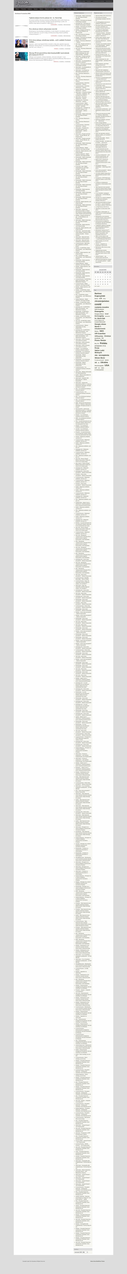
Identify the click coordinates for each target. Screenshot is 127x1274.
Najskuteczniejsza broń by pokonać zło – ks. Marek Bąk (45, 18)
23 (107, 281)
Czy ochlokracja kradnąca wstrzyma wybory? (83, 369)
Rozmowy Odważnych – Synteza (103, 40)
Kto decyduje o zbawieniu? (102, 66)
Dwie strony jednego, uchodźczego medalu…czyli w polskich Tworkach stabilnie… (50, 41)
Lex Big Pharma (99, 207)
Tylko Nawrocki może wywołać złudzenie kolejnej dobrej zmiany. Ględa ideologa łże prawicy (103, 189)
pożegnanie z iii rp (100, 346)
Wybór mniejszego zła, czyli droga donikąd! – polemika (83, 17)
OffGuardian (99, 336)
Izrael (106, 314)
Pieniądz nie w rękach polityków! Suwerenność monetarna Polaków (103, 199)
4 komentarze (67, 48)
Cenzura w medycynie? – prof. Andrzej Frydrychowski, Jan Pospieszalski (103, 156)
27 (100, 284)
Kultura (30, 9)
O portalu (68, 9)
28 (102, 284)
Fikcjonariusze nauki (100, 84)
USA (107, 365)
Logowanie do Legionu (98, 1)
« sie (95, 286)
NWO (102, 331)
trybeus (56, 48)
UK (98, 362)
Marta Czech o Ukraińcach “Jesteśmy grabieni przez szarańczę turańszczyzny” (102, 161)
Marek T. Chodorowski (100, 328)
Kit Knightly (99, 316)
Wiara (17, 9)
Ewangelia (99, 311)
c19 (100, 298)
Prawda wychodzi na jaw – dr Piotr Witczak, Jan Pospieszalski (83, 31)
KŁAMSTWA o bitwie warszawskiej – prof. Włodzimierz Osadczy (103, 87)
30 (107, 284)
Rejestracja (109, 1)
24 (110, 281)
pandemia (97, 338)
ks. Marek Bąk (100, 318)
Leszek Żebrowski (100, 322)
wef (96, 368)
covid (98, 304)
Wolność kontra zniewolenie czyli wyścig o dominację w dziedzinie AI (103, 75)
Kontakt (89, 1)
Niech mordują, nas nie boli (102, 240)
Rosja (97, 348)
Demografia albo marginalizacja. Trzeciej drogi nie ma (83, 1162)
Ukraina (104, 362)
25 (95, 284)
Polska (103, 343)
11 (95, 279)
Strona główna (81, 1)
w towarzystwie (99, 369)
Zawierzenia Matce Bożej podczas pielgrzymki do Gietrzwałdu (101, 146)
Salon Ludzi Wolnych (99, 351)
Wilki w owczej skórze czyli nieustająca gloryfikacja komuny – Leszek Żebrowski (103, 238)
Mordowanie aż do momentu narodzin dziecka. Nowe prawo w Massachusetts (103, 218)
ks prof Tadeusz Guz (99, 320)
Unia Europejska (99, 365)
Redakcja (56, 61)
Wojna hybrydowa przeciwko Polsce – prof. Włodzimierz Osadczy (83, 1171)
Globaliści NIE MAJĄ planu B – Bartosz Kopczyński (82, 380)
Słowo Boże (100, 358)
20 (100, 281)
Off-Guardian (100, 333)
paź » (98, 286)
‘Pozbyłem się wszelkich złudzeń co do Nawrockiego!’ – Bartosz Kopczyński (103, 45)
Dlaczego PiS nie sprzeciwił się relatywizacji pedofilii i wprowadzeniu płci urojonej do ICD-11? (49, 54)
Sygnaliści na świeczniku (101, 208)
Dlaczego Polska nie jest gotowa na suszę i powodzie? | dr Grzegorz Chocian (103, 27)
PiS (103, 338)
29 (105, 284)
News (41, 9)
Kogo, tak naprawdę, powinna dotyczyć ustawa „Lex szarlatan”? (82, 582)
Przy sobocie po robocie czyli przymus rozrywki (43, 29)
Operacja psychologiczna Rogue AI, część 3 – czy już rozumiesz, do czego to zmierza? (103, 204)
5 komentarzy (67, 61)
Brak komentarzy (67, 24)
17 (110, 279)
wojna (102, 368)
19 (98, 281)
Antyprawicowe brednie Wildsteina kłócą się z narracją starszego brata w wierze (103, 252)
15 (105, 279)
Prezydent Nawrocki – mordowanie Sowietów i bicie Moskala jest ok (83, 1062)
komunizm (107, 316)
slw (96, 355)
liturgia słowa (100, 324)
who (99, 367)
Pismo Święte (100, 340)
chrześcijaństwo (102, 301)
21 (102, 281)
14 (102, 279)
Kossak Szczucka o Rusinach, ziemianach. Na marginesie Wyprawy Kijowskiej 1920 (103, 129)
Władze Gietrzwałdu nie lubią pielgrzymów (82, 327)
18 (95, 281)
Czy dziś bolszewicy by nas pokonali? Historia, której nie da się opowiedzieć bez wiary (103, 150)
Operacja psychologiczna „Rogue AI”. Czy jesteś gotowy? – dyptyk (83, 1198)
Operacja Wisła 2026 (100, 15)
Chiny (104, 298)
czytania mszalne (102, 307)
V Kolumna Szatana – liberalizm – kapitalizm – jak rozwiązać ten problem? (103, 34)
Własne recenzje (49, 9)
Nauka (35, 9)
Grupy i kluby (60, 9)
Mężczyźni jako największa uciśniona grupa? (83, 245)
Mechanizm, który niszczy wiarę (103, 247)
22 (105, 281)
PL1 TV (97, 343)
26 (98, 284)
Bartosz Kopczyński (100, 294)
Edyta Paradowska (99, 309)
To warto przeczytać (99, 360)
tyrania (107, 360)
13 (100, 279)
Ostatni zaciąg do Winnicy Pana (103, 81)
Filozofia (23, 9)
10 (110, 277)
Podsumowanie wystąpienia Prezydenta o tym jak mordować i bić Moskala (103, 222)
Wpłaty (75, 9)
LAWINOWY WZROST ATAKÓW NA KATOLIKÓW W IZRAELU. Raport (103, 227)
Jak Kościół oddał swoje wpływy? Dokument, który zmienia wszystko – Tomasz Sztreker (103, 104)
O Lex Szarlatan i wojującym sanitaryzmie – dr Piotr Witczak (83, 787)
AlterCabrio (54, 24)
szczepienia (104, 355)
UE (96, 362)
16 (107, 279)
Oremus (107, 336)
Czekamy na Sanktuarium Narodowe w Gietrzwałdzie (82, 850)
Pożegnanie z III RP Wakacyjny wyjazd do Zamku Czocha (83, 738)
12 (98, 279)
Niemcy (96, 331)
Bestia (96, 298)
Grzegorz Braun (99, 314)
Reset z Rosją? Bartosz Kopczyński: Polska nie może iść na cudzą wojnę (103, 124)
